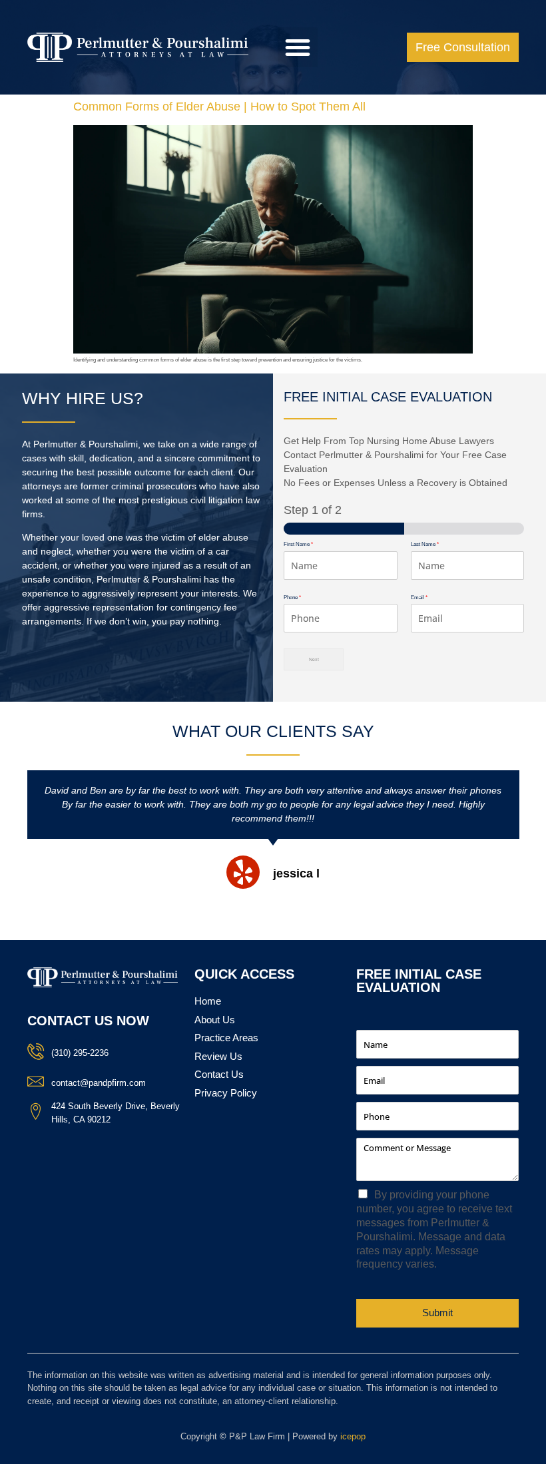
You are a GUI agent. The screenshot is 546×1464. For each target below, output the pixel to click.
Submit (437, 1312)
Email (419, 598)
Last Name (425, 544)
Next (314, 659)
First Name (298, 544)
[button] (298, 47)
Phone (292, 598)
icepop (353, 1436)
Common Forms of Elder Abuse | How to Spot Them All (219, 106)
